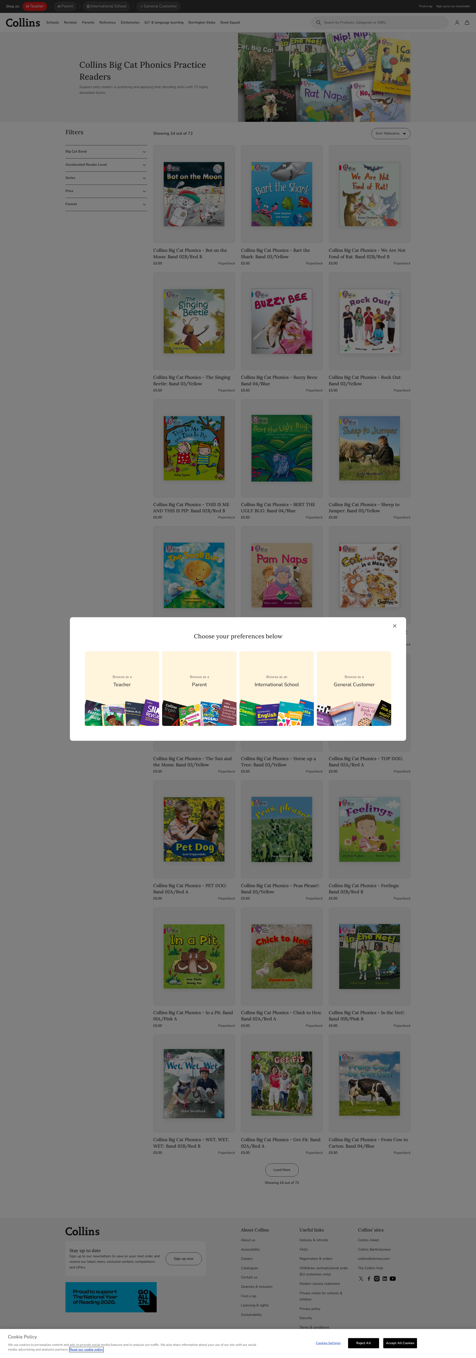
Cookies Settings (328, 1343)
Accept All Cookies (400, 1343)
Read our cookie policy (86, 1349)
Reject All (363, 1343)
